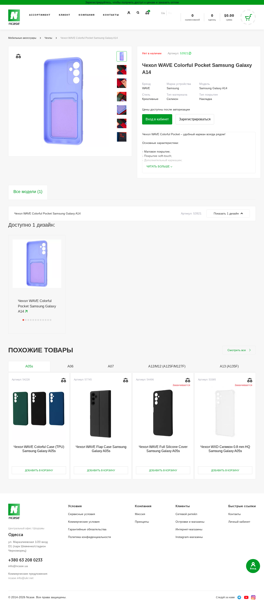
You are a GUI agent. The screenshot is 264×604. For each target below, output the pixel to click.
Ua (163, 13)
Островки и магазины (190, 521)
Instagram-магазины (189, 537)
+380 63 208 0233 (25, 560)
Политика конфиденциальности (89, 537)
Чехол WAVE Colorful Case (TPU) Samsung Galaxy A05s (39, 449)
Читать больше (158, 166)
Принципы (142, 521)
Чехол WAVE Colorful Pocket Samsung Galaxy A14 (37, 306)
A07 (111, 366)
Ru (170, 13)
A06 (70, 366)
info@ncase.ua (18, 566)
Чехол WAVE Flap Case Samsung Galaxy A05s (101, 449)
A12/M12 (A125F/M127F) (166, 366)
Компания (87, 15)
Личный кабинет (239, 521)
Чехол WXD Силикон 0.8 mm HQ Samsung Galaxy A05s (225, 449)
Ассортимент (40, 15)
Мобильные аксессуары (22, 38)
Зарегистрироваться (195, 119)
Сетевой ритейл (186, 514)
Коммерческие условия (84, 521)
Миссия (140, 514)
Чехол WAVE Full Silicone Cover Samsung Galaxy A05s (163, 449)
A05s (29, 366)
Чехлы (48, 38)
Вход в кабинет (157, 119)
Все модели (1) (27, 191)
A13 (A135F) (229, 366)
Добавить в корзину (39, 470)
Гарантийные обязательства (87, 529)
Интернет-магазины (189, 529)
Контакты (111, 15)
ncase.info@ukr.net (20, 578)
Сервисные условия (81, 514)
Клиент (64, 15)
